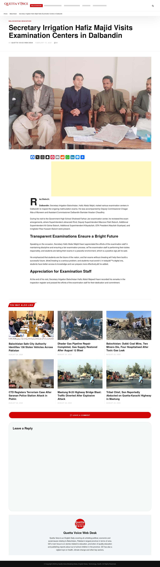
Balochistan (36, 5)
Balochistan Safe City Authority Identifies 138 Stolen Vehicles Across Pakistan (31, 347)
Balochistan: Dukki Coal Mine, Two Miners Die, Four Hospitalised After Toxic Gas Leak (127, 347)
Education (26, 21)
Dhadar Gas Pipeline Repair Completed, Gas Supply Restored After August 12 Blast (77, 347)
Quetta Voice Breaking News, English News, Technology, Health (80, 564)
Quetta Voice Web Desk (22, 43)
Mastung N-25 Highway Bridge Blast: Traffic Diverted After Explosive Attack (79, 395)
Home (5, 14)
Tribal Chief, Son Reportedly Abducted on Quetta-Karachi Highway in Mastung (128, 395)
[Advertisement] (101, 178)
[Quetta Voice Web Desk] (80, 523)
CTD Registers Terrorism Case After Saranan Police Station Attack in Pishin (30, 395)
